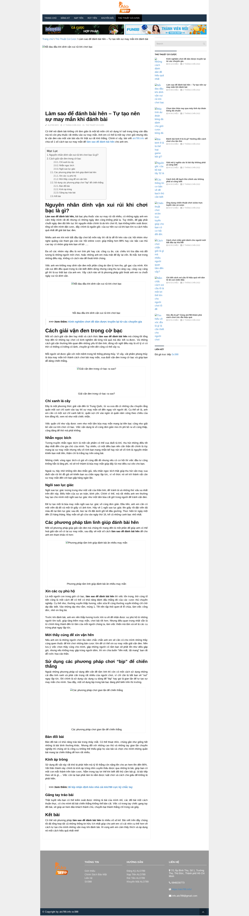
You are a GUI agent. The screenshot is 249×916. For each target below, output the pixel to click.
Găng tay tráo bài (67, 192)
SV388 (88, 881)
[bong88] (83, 29)
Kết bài (57, 196)
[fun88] (166, 29)
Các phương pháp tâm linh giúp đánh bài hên (75, 172)
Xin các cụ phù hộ (67, 176)
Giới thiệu (90, 871)
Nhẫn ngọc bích (66, 165)
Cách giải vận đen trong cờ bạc (65, 158)
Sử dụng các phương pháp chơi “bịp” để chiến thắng (78, 182)
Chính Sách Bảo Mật (96, 874)
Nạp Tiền (78, 18)
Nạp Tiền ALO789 (136, 874)
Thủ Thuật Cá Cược (129, 18)
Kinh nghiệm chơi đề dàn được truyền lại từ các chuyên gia (105, 321)
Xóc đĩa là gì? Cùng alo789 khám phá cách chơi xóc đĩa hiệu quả (184, 316)
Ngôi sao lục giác (67, 169)
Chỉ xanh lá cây (66, 162)
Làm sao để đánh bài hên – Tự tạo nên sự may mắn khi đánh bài (186, 86)
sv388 (75, 911)
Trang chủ (50, 18)
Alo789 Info (53, 125)
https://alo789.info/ (182, 889)
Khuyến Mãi (107, 18)
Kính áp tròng (65, 189)
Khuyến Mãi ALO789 (138, 881)
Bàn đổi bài (64, 186)
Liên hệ (88, 878)
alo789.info (138, 138)
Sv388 (175, 354)
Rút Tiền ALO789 (136, 878)
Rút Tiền (92, 18)
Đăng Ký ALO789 (136, 871)
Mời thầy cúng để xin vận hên (73, 179)
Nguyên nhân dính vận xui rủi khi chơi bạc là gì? (73, 155)
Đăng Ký (65, 18)
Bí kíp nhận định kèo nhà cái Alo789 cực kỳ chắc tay (100, 787)
